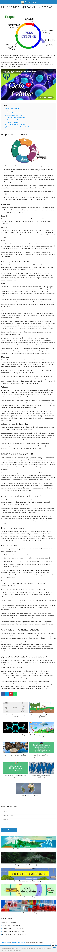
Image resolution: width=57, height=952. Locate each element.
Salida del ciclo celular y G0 (13, 115)
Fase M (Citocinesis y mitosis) (15, 113)
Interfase (9, 110)
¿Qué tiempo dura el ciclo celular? (15, 117)
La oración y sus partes (9, 922)
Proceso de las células (13, 120)
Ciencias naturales (15, 942)
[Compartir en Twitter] (7, 694)
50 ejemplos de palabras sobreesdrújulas (14, 934)
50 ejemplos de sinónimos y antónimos (13, 928)
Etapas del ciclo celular (12, 108)
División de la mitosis (13, 122)
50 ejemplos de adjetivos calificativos (13, 931)
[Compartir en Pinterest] (11, 694)
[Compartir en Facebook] (3, 694)
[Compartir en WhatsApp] (15, 694)
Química (23, 942)
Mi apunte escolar (5, 942)
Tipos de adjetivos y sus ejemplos (12, 925)
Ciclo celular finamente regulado (15, 124)
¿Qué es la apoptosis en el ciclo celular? (17, 127)
